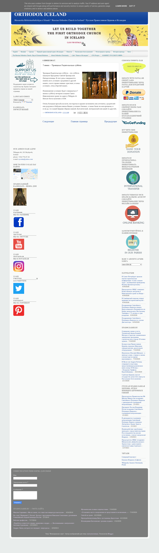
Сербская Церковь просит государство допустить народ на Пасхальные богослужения (133, 377)
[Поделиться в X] (83, 113)
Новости (69, 52)
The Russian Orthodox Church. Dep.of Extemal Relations (30, 55)
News (129, 52)
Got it (132, 6)
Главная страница (79, 121)
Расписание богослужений (84, 52)
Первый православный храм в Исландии (50, 52)
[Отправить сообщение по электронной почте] (74, 112)
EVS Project (95, 55)
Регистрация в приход (103, 52)
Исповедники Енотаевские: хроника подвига (97, 521)
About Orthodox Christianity (60, 55)
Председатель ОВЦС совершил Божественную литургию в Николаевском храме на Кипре (133, 291)
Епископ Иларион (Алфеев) (131, 460)
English (15, 52)
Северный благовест (129, 457)
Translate (29, 102)
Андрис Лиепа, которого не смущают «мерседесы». (31, 528)
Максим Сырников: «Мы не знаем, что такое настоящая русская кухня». (39, 512)
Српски (31, 52)
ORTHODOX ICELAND (40, 14)
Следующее (48, 121)
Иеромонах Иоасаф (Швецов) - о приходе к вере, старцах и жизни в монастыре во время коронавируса (133, 356)
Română (23, 52)
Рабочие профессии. (20, 520)
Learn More (121, 6)
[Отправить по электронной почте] (78, 113)
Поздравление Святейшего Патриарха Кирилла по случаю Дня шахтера (133, 320)
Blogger (110, 534)
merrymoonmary (92, 534)
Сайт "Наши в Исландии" (80, 55)
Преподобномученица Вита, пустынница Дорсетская (100, 518)
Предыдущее (110, 121)
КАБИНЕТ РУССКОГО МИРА (112, 55)
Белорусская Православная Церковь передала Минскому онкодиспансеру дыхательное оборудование (132, 347)
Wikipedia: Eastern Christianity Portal (132, 464)
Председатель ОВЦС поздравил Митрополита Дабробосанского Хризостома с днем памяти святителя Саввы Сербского (133, 443)
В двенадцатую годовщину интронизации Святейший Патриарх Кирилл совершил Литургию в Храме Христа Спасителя (132, 422)
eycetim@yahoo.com (25, 159)
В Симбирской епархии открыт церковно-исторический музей (133, 299)
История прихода (118, 52)
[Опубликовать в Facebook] (85, 113)
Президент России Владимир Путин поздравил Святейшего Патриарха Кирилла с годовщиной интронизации (132, 410)
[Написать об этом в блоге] (81, 113)
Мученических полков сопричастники (94, 509)
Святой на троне (87, 515)
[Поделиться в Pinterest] (87, 113)
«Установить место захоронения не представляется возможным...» (104, 512)
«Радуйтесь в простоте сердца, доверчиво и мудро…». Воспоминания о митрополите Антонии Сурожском (43, 524)
